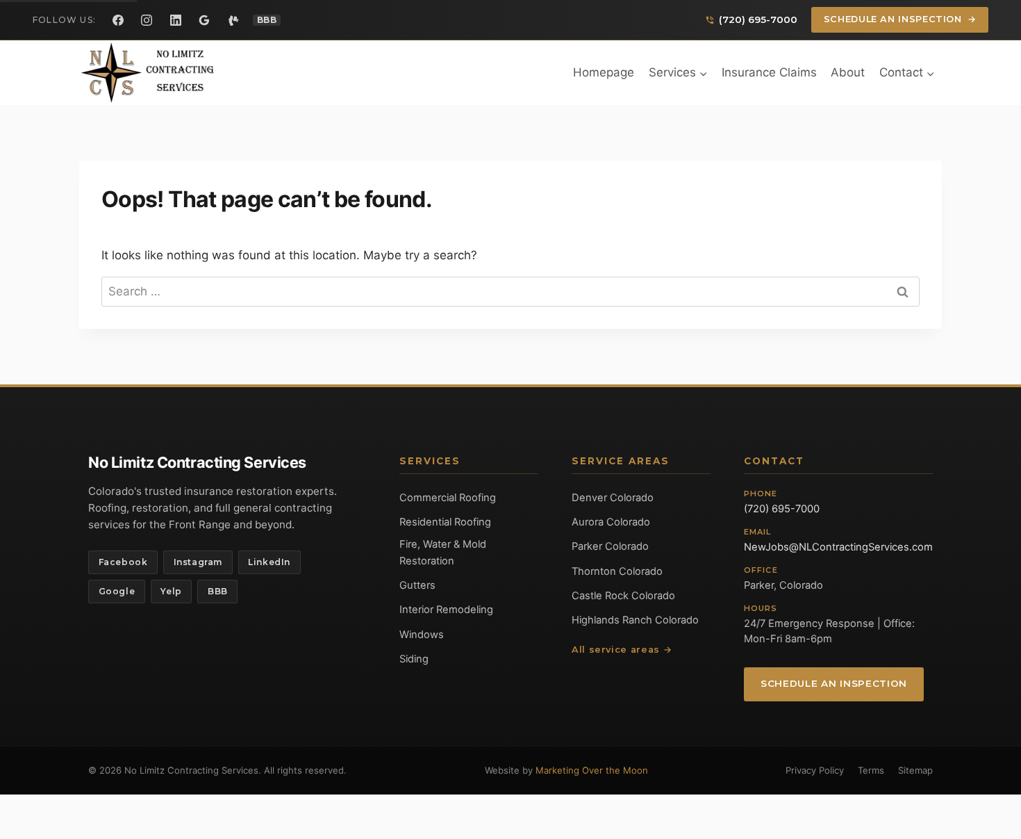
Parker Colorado (610, 546)
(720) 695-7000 (782, 509)
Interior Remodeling (446, 609)
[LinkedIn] (175, 20)
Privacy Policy (815, 770)
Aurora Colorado (611, 522)
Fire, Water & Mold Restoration (442, 552)
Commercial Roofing (447, 497)
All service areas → (622, 649)
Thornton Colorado (617, 571)
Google (117, 591)
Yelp (170, 591)
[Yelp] (233, 20)
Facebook (123, 562)
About (848, 72)
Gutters (417, 585)
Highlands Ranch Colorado (635, 620)
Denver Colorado (613, 497)
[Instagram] (146, 20)
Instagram (198, 562)
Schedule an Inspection (900, 19)
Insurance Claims (769, 72)
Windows (421, 634)
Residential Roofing (445, 522)
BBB (218, 591)
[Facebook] (118, 20)
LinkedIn (269, 562)
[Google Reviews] (204, 20)
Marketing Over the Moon (592, 770)
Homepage (603, 72)
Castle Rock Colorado (623, 595)
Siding (414, 659)
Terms (871, 770)
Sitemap (915, 770)
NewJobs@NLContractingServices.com (838, 547)
